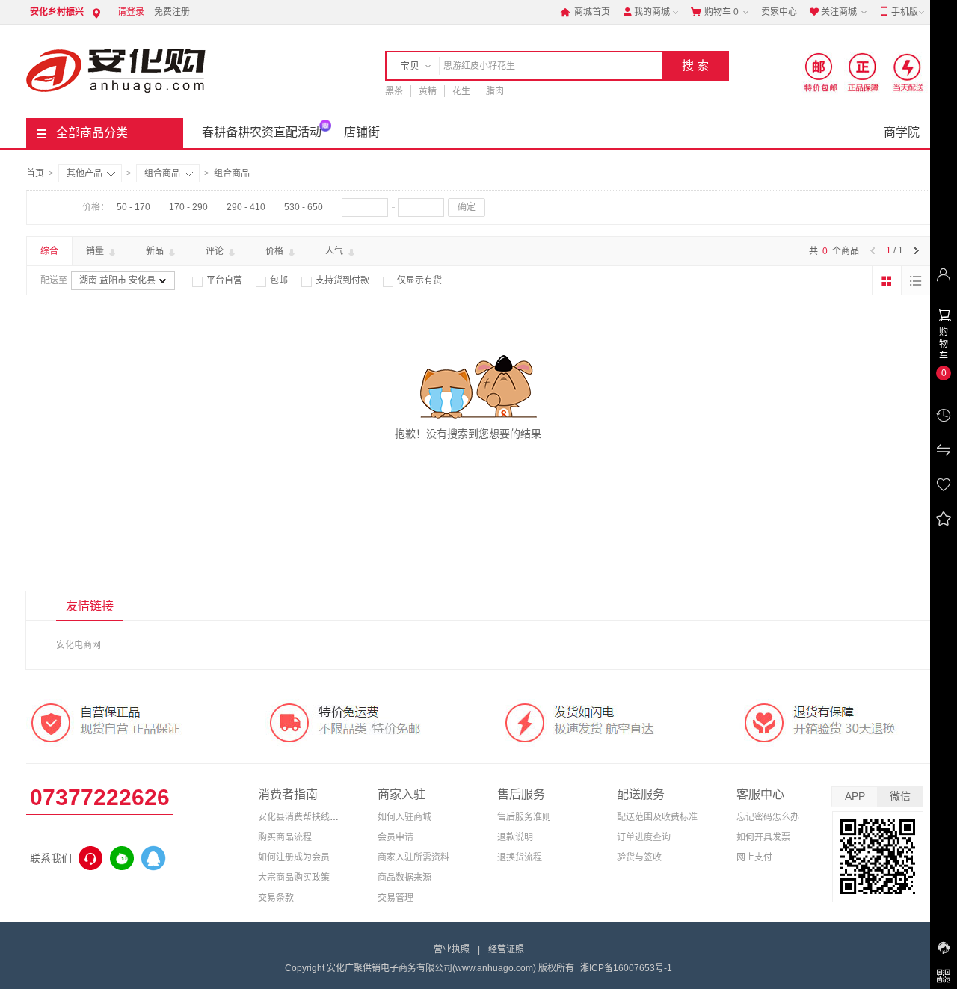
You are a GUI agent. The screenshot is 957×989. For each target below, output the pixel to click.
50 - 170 (133, 207)
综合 (49, 251)
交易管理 (395, 898)
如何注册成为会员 (294, 857)
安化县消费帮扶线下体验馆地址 (321, 817)
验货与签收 (639, 857)
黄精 (428, 91)
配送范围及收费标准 (657, 817)
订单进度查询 (644, 837)
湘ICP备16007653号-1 (626, 968)
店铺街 (362, 132)
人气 (335, 251)
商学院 (902, 132)
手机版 (898, 12)
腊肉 (495, 91)
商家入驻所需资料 (413, 857)
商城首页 (585, 12)
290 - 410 (246, 207)
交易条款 (276, 898)
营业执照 (452, 949)
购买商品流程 (285, 837)
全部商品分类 (92, 132)
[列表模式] (916, 280)
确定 (467, 207)
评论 (216, 251)
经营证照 (506, 949)
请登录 (130, 12)
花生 (461, 91)
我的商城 (646, 12)
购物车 (715, 12)
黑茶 (394, 91)
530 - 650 (303, 207)
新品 (156, 251)
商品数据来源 (404, 877)
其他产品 (84, 173)
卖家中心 (779, 12)
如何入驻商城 (404, 817)
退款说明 (515, 837)
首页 (35, 173)
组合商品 (162, 173)
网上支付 (754, 857)
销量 (96, 251)
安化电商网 (78, 645)
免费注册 (172, 12)
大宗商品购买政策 (294, 877)
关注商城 (833, 12)
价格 (275, 251)
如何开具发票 (763, 837)
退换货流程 (519, 857)
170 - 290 (188, 207)
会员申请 (395, 837)
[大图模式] (887, 280)
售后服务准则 (524, 817)
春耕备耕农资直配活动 (261, 132)
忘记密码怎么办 (767, 817)
